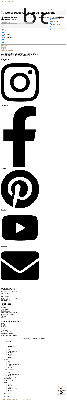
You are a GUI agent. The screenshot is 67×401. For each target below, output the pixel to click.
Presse (3, 328)
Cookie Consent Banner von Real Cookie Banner (16, 399)
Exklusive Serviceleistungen (9, 312)
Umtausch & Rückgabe (8, 314)
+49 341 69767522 (6, 293)
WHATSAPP (5, 296)
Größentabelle (5, 311)
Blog (2, 318)
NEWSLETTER (5, 300)
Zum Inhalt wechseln (7, 1)
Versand (3, 316)
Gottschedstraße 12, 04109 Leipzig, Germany (16, 55)
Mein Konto (4, 309)
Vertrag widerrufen (6, 332)
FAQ (2, 305)
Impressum (4, 330)
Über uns (3, 326)
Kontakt (3, 325)
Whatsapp (4, 307)
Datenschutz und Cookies (9, 335)
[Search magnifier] (2, 25)
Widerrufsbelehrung (7, 333)
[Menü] (64, 386)
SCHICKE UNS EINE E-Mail (9, 298)
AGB (2, 323)
